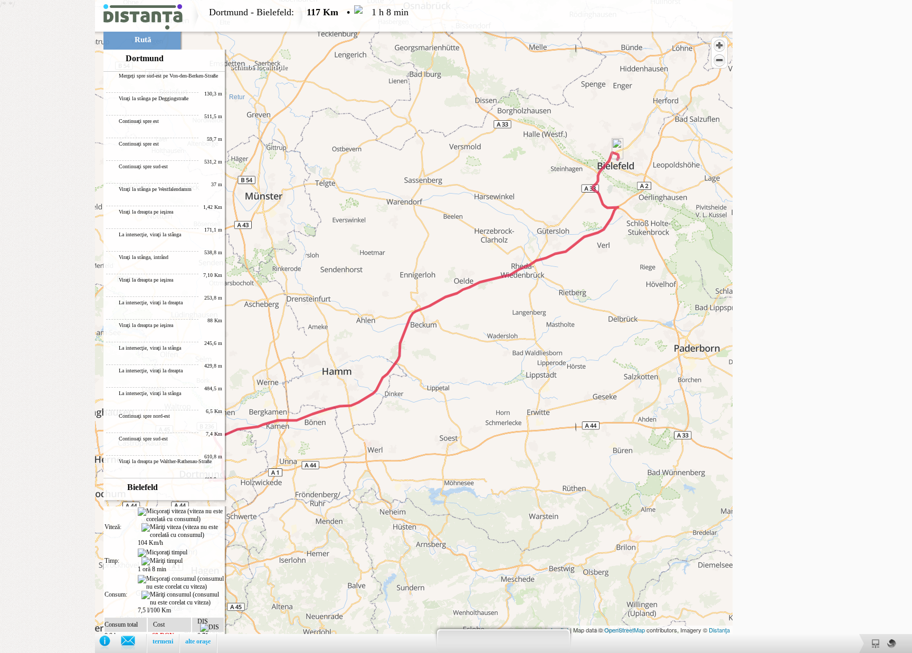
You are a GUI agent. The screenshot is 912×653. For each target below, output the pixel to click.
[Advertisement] (47, 158)
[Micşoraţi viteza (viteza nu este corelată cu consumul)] (181, 515)
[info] (110, 643)
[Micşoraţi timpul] (162, 553)
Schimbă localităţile (259, 67)
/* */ (204, 324)
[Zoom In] (719, 45)
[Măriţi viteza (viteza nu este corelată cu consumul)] (182, 531)
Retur (237, 97)
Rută (143, 39)
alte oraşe (198, 641)
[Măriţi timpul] (162, 561)
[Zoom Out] (719, 60)
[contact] (133, 643)
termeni (163, 641)
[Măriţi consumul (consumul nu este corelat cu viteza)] (182, 599)
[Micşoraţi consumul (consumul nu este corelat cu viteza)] (181, 583)
